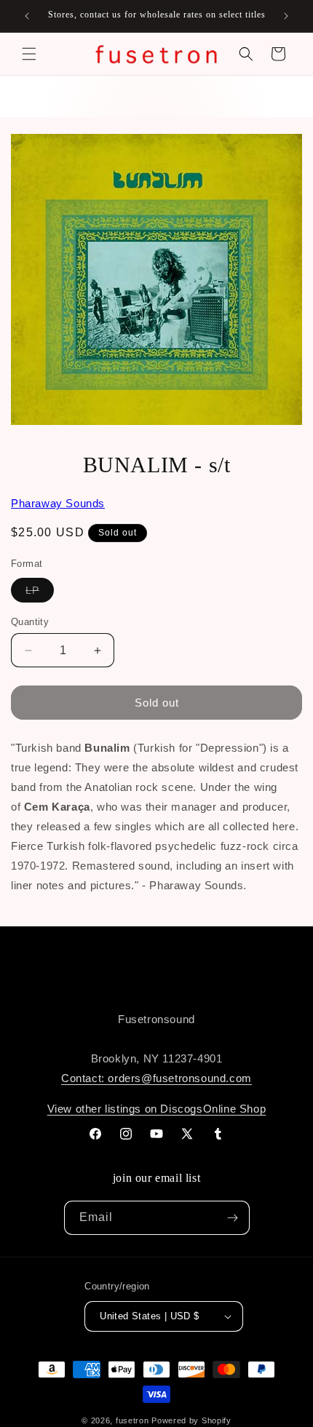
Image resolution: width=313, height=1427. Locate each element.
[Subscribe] (233, 1218)
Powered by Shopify (191, 1420)
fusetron (132, 1420)
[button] (29, 54)
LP (39, 593)
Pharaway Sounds (58, 503)
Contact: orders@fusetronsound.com (156, 1078)
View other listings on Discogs (125, 1108)
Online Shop (234, 1108)
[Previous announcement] (27, 16)
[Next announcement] (286, 16)
